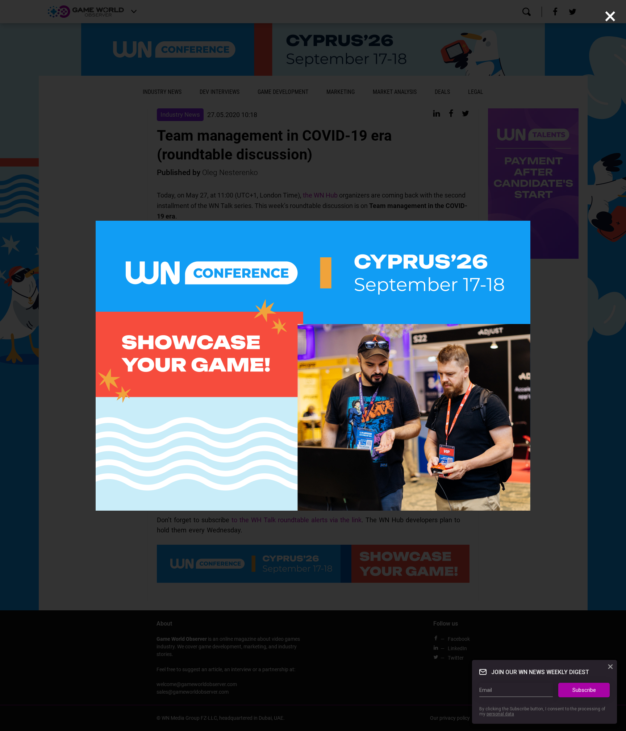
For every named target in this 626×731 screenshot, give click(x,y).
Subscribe (584, 690)
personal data (500, 714)
